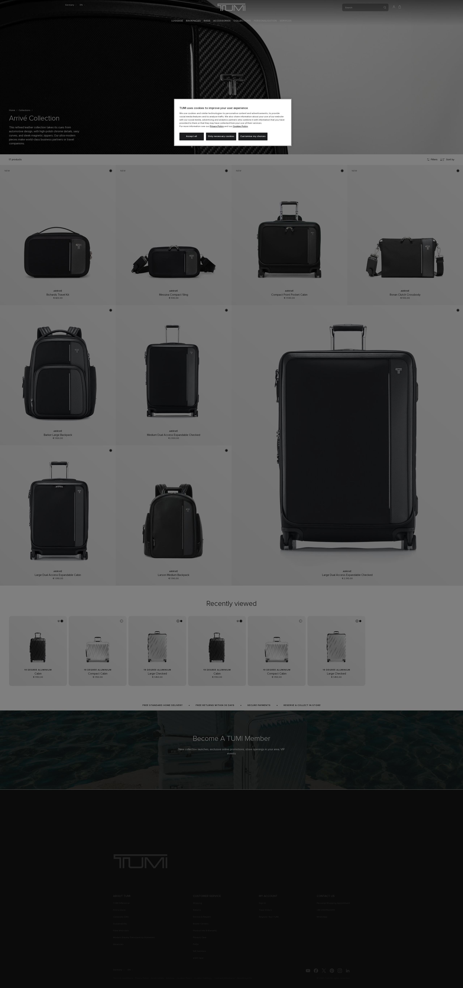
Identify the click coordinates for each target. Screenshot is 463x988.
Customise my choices (253, 136)
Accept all (191, 136)
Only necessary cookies (221, 136)
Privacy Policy (217, 126)
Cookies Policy (240, 126)
